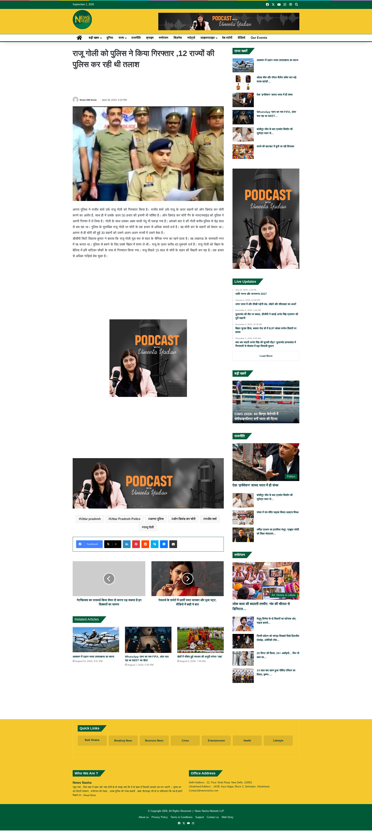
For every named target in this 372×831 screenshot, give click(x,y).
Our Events (259, 37)
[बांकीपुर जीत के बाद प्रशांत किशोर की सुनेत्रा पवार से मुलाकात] (243, 134)
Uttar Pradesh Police (125, 519)
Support (199, 817)
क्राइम (149, 37)
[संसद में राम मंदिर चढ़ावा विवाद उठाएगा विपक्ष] (243, 517)
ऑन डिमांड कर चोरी (184, 519)
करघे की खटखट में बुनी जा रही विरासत (275, 146)
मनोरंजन (163, 37)
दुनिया (110, 37)
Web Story (227, 817)
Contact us (213, 817)
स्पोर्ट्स (191, 37)
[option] (265, 402)
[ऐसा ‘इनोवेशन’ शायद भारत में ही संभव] (243, 100)
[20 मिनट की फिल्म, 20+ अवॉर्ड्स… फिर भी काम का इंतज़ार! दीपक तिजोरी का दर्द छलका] (243, 658)
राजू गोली (149, 527)
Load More (266, 355)
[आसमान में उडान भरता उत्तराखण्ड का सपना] (96, 640)
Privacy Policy (160, 817)
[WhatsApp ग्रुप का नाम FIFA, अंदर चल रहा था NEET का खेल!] (148, 640)
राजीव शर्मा (211, 519)
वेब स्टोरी (227, 37)
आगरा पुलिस (157, 519)
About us (144, 817)
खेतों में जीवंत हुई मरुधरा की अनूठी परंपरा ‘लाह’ (199, 656)
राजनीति (136, 37)
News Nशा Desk (88, 100)
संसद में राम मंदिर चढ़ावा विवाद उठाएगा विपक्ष (278, 512)
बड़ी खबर (94, 37)
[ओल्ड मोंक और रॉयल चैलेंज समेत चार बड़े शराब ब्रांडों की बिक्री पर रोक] (243, 82)
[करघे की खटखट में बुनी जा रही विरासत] (243, 151)
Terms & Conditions (181, 817)
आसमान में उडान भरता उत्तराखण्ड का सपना (93, 656)
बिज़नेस (178, 37)
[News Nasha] (82, 19)
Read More (90, 795)
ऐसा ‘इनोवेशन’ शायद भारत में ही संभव (275, 94)
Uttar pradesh (91, 519)
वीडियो (241, 37)
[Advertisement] (148, 82)
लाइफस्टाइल (208, 37)
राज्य (121, 37)
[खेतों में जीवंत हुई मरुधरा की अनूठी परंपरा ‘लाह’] (200, 640)
